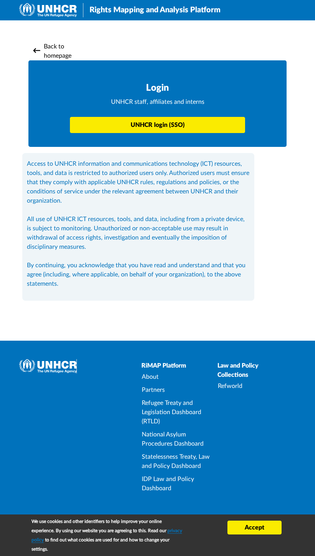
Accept (254, 527)
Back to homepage (57, 51)
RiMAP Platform (163, 366)
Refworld (230, 386)
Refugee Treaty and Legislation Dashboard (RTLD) (171, 412)
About (150, 377)
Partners (153, 390)
